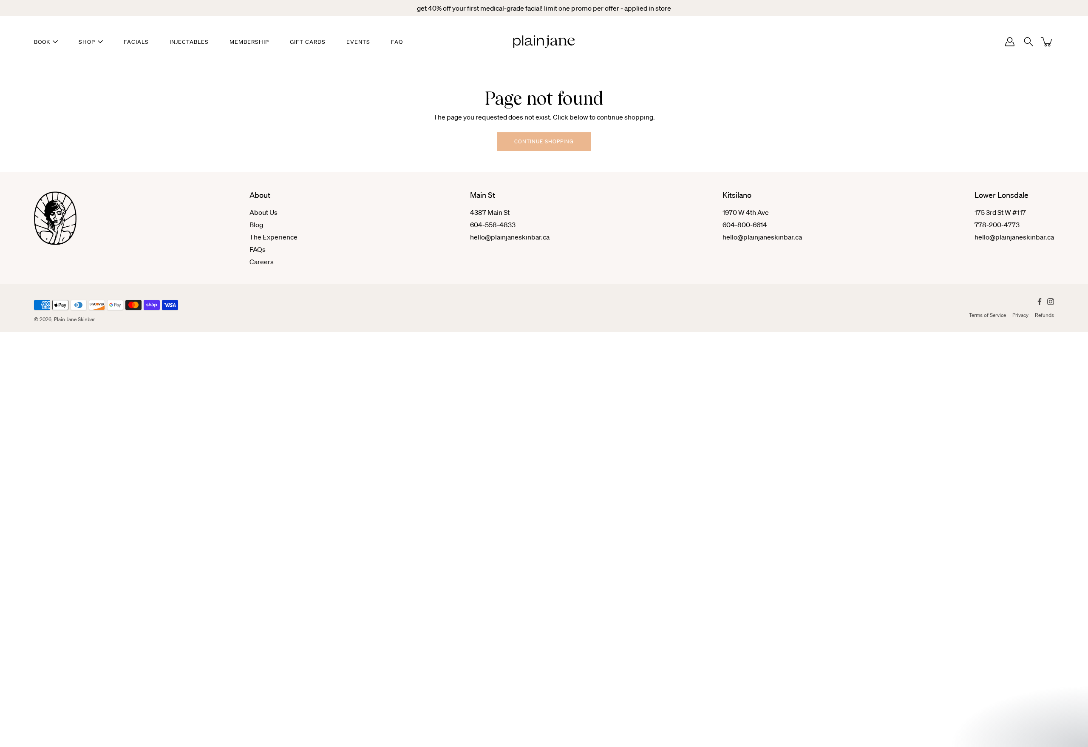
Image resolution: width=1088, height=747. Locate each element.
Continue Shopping (544, 141)
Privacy (1020, 315)
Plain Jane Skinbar (74, 319)
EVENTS (358, 42)
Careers (261, 261)
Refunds (1044, 315)
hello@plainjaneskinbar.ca (510, 237)
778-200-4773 (997, 224)
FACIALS (136, 42)
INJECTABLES (189, 42)
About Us (263, 212)
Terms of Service (987, 315)
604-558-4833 (493, 224)
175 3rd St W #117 (1000, 212)
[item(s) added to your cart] (1047, 41)
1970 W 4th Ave (745, 212)
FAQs (257, 249)
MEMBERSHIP (249, 42)
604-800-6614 (744, 224)
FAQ (397, 42)
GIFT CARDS (308, 42)
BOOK (42, 42)
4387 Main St (490, 212)
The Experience (273, 237)
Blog (256, 224)
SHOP (87, 42)
